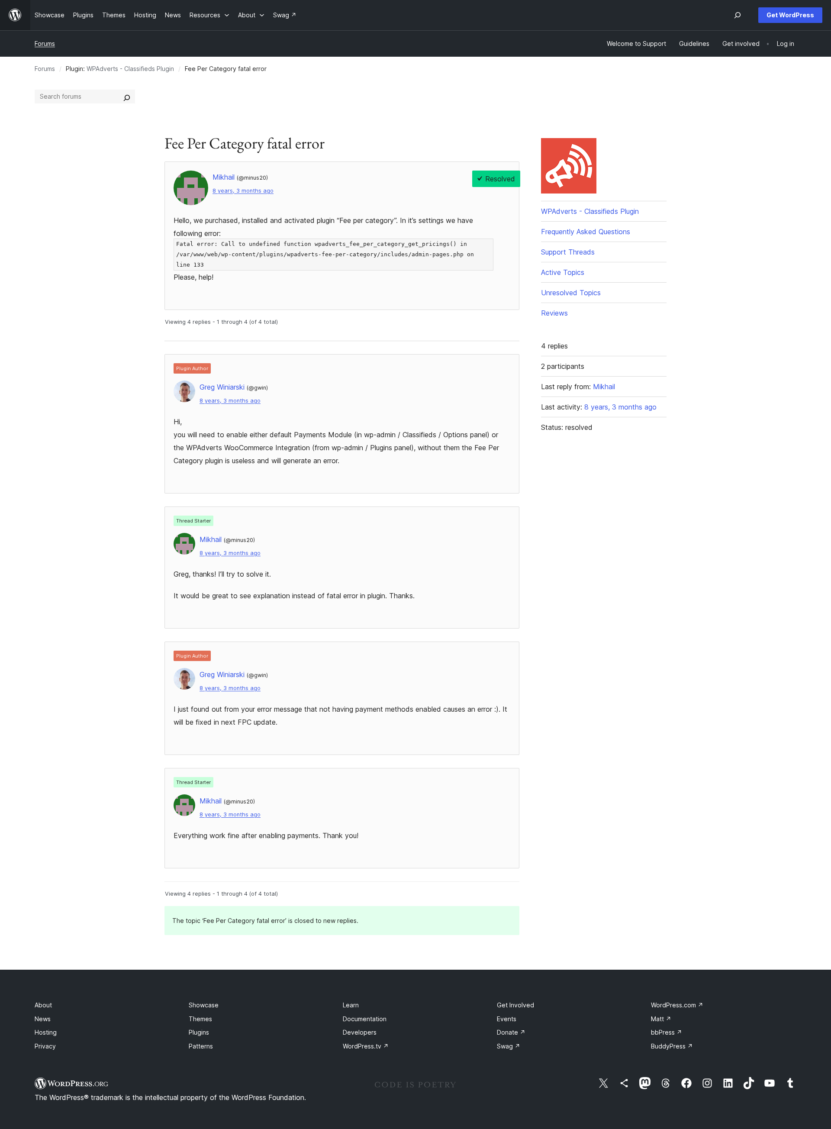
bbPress (666, 1032)
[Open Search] (737, 15)
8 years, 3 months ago (243, 190)
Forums (45, 43)
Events (506, 1019)
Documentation (365, 1019)
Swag (508, 1046)
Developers (360, 1032)
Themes (200, 1019)
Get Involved (515, 1005)
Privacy (45, 1046)
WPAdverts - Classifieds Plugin (130, 68)
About (43, 1005)
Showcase (204, 1005)
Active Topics (562, 272)
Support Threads (568, 252)
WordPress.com (677, 1005)
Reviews (554, 313)
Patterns (201, 1046)
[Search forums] (127, 96)
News (43, 1019)
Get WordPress (790, 15)
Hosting (46, 1032)
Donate (511, 1032)
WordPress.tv (366, 1046)
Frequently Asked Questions (585, 231)
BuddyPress (672, 1046)
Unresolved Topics (571, 292)
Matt (661, 1019)
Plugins (199, 1032)
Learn (351, 1005)
